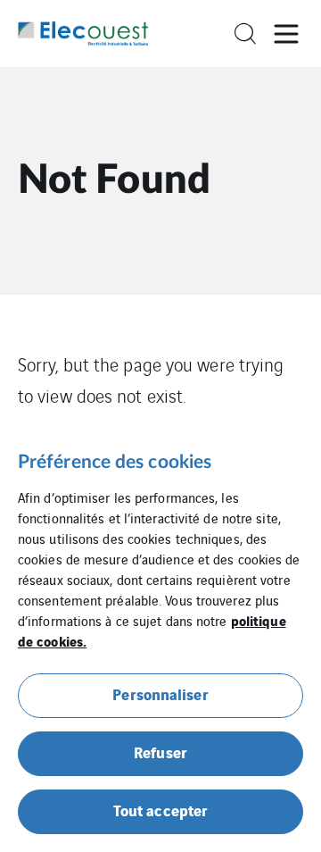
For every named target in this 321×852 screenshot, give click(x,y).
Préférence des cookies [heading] (114, 462)
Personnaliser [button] (160, 693)
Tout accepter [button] (160, 809)
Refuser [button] (160, 751)
